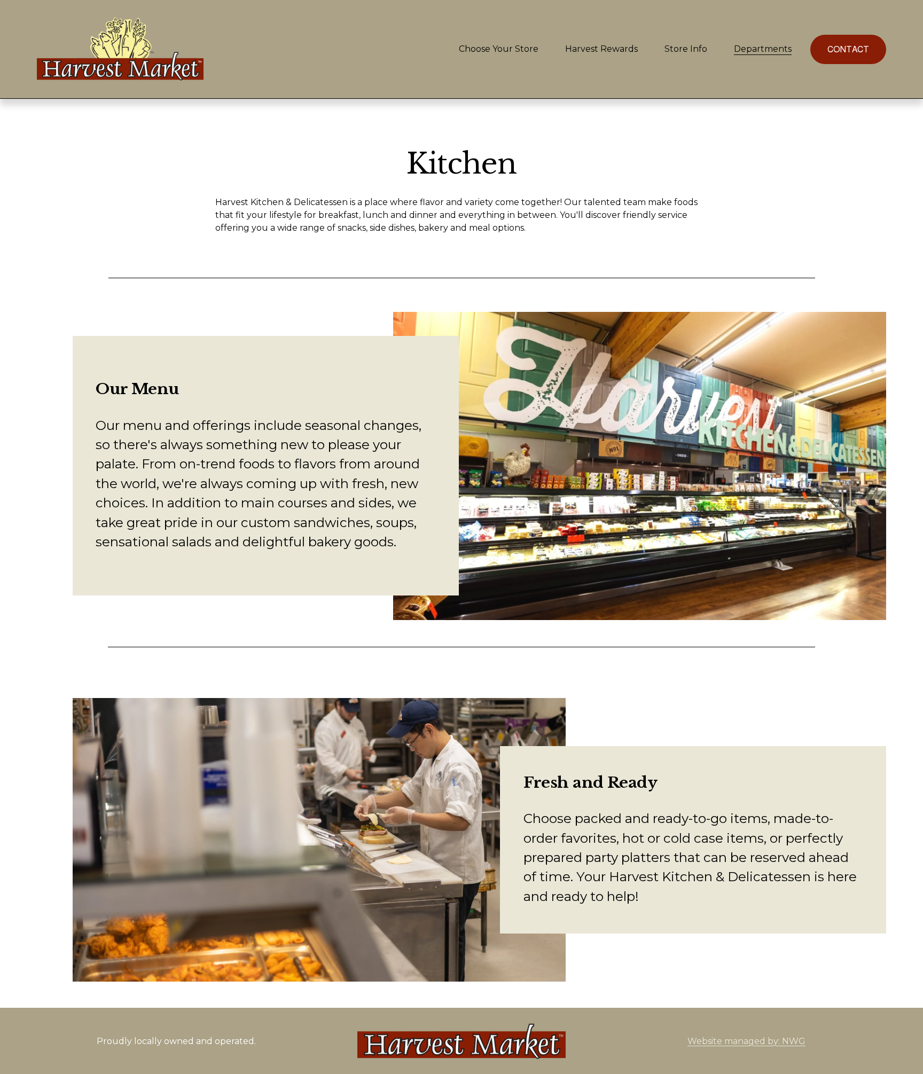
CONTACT (848, 49)
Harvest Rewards (601, 49)
